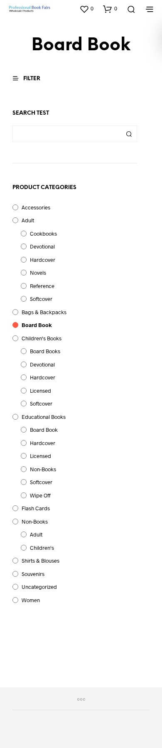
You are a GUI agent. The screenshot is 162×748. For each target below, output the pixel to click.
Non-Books (43, 469)
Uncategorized (39, 586)
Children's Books (41, 338)
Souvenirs (33, 574)
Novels (38, 272)
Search (128, 133)
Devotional (42, 246)
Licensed (40, 390)
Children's (42, 547)
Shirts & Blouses (40, 560)
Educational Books (44, 416)
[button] (86, 9)
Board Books (45, 351)
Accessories (36, 207)
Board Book (37, 325)
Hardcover (42, 259)
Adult (28, 220)
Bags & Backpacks (44, 312)
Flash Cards (36, 508)
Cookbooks (43, 233)
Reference (42, 286)
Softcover (41, 298)
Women (31, 600)
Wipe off (40, 495)
